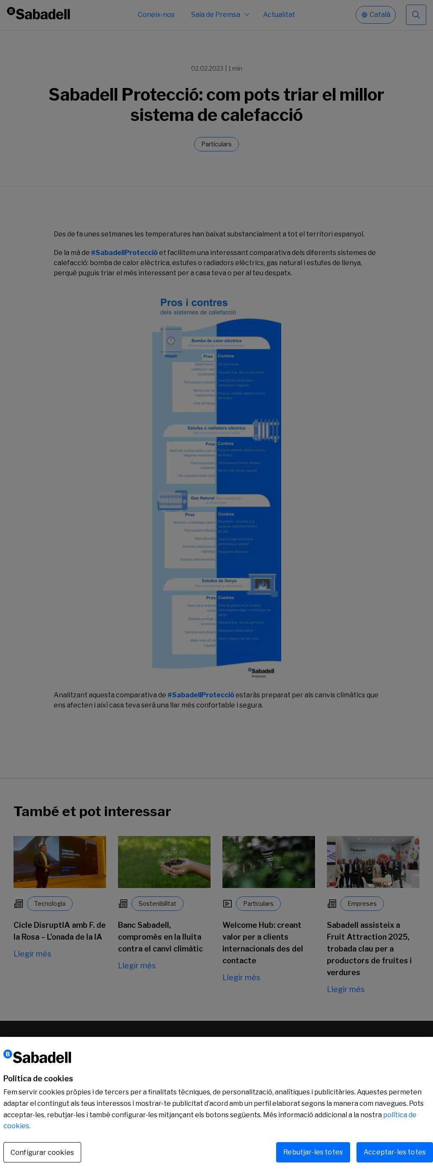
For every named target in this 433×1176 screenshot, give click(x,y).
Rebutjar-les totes (313, 1152)
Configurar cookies (42, 1153)
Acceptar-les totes (395, 1152)
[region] (216, 1106)
